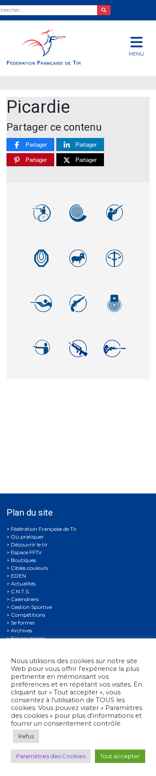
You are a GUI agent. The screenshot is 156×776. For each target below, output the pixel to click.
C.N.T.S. (20, 591)
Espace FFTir (26, 552)
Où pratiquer (27, 536)
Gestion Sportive (31, 607)
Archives (21, 630)
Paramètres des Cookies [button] (50, 756)
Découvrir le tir (29, 544)
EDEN (18, 575)
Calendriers (25, 599)
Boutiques (23, 560)
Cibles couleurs (29, 568)
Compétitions (28, 615)
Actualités (23, 583)
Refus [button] (26, 736)
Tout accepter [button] (120, 756)
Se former (23, 622)
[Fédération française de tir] (52, 46)
